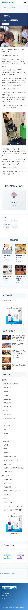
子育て (15, 224)
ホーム (1, 7)
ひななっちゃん (8, 224)
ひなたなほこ (13, 220)
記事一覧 (14, 205)
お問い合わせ (5, 593)
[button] (24, 300)
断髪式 (6, 220)
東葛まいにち (7, 7)
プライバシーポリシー (8, 596)
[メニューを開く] (24, 2)
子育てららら (5, 23)
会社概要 (4, 598)
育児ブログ (15, 227)
